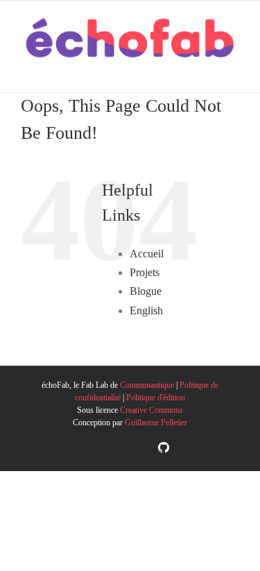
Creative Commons (151, 410)
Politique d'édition (155, 397)
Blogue (146, 291)
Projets (144, 272)
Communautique (147, 385)
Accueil (147, 253)
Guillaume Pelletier (156, 422)
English (146, 310)
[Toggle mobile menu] (233, 71)
